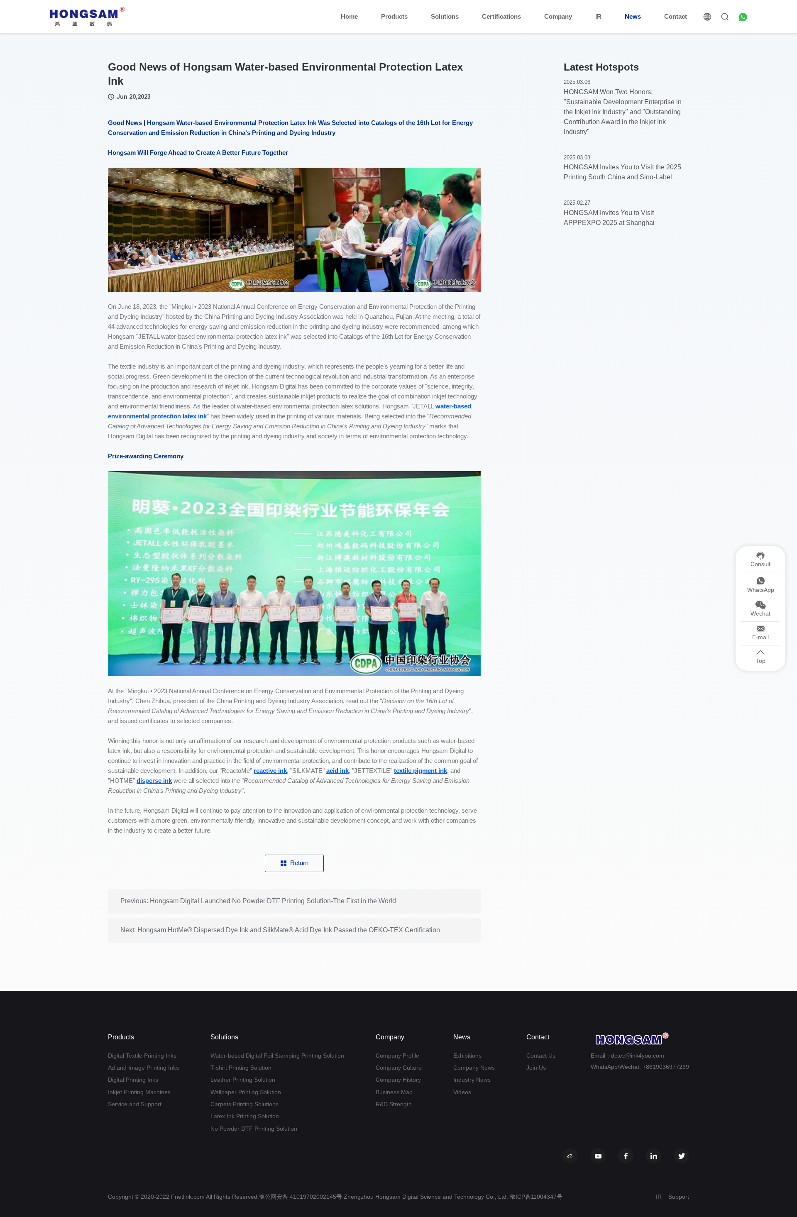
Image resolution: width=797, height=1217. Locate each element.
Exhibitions (467, 1055)
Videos (462, 1092)
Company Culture (399, 1067)
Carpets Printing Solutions (244, 1104)
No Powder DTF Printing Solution (253, 1128)
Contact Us (540, 1055)
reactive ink (270, 770)
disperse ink (154, 780)
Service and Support (134, 1104)
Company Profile (397, 1055)
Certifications (501, 16)
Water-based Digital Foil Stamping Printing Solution (277, 1055)
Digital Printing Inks (133, 1079)
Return (299, 862)
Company (558, 16)
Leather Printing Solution (242, 1079)
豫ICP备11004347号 (536, 1196)
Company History (398, 1079)
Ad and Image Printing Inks (143, 1067)
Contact (675, 16)
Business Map (394, 1092)
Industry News (472, 1079)
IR (598, 16)
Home (349, 16)
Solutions (445, 16)
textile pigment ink (420, 770)
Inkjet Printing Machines (139, 1092)
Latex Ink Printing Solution (244, 1116)
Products (394, 16)
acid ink (337, 770)
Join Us (536, 1067)
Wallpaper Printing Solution (245, 1092)
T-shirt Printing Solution (240, 1067)
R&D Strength (394, 1104)
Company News (474, 1067)
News (633, 16)
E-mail (760, 637)
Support (678, 1196)
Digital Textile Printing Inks (142, 1055)
